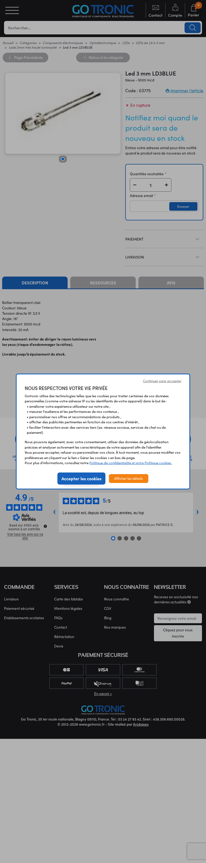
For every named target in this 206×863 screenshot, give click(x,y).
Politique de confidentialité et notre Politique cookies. (130, 462)
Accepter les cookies (81, 478)
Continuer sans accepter (162, 380)
